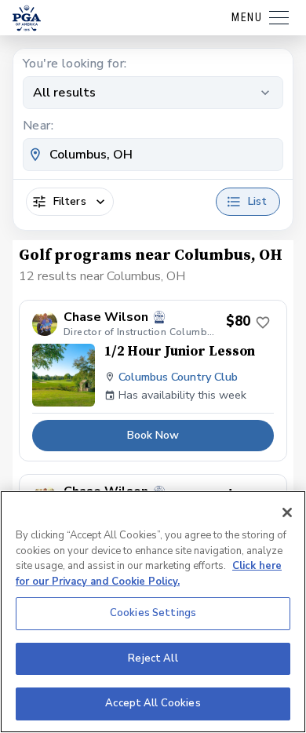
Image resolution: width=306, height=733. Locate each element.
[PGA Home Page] (27, 18)
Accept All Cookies (152, 703)
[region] (153, 611)
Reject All (152, 658)
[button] (153, 381)
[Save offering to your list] (263, 323)
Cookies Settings (153, 613)
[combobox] (153, 154)
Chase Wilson (106, 317)
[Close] (287, 512)
